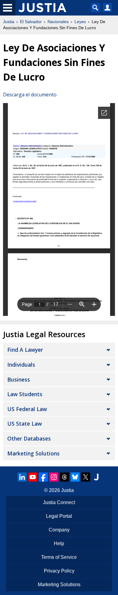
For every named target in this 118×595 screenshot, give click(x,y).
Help (59, 543)
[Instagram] (53, 477)
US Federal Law (27, 409)
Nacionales (58, 21)
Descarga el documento (30, 94)
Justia (8, 21)
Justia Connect (59, 502)
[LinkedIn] (22, 477)
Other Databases (29, 438)
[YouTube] (32, 477)
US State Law (24, 423)
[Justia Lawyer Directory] (96, 477)
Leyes (80, 21)
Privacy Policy (59, 570)
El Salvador (31, 21)
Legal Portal (59, 516)
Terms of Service (59, 557)
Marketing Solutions (33, 453)
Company (59, 529)
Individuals (21, 364)
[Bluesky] (75, 477)
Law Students (24, 394)
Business (18, 379)
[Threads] (64, 477)
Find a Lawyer (25, 349)
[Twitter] (85, 477)
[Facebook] (43, 477)
